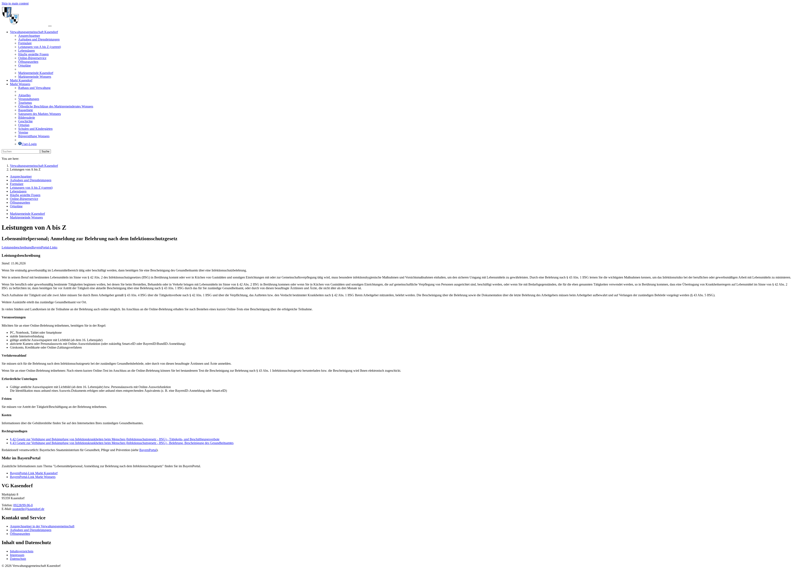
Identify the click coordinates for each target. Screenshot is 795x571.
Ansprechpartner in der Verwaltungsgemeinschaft (42, 526)
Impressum (17, 555)
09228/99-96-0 (23, 505)
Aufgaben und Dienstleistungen (30, 530)
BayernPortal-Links (44, 247)
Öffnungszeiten (20, 533)
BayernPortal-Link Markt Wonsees (32, 477)
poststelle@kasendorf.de (28, 509)
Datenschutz (18, 558)
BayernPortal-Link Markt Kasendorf (34, 473)
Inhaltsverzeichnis (21, 551)
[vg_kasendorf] (25, 25)
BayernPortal (148, 450)
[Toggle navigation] (50, 26)
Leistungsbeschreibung (17, 247)
